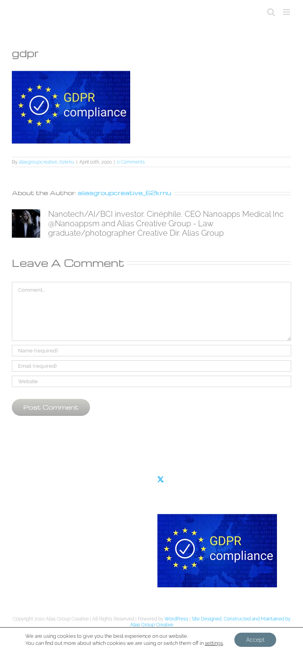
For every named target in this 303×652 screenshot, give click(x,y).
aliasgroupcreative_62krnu (46, 162)
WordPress (176, 619)
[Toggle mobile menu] (287, 12)
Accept (255, 640)
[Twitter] (160, 479)
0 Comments (131, 162)
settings (214, 643)
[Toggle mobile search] (271, 12)
